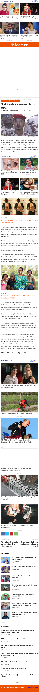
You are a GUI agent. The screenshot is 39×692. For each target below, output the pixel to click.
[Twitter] (7, 533)
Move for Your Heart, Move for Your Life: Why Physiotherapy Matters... (24, 613)
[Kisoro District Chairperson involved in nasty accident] (5, 587)
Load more (19, 682)
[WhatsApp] (16, 533)
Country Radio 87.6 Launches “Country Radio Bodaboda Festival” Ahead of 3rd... (24, 604)
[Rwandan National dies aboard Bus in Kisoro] (5, 569)
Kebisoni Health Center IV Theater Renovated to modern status (19, 662)
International (8, 99)
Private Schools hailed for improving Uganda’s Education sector (9, 544)
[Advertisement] (19, 67)
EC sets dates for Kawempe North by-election (13, 668)
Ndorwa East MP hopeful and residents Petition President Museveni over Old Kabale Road (17, 631)
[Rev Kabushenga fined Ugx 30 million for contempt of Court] (5, 596)
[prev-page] (2, 622)
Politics (17, 101)
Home (2, 99)
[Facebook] (3, 533)
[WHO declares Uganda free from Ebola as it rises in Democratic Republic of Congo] (5, 560)
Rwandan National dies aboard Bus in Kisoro (24, 567)
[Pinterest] (11, 533)
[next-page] (4, 622)
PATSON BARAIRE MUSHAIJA (10, 111)
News (12, 101)
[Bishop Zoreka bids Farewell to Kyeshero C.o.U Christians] (5, 578)
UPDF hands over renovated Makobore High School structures (18, 639)
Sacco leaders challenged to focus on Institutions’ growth (29, 544)
